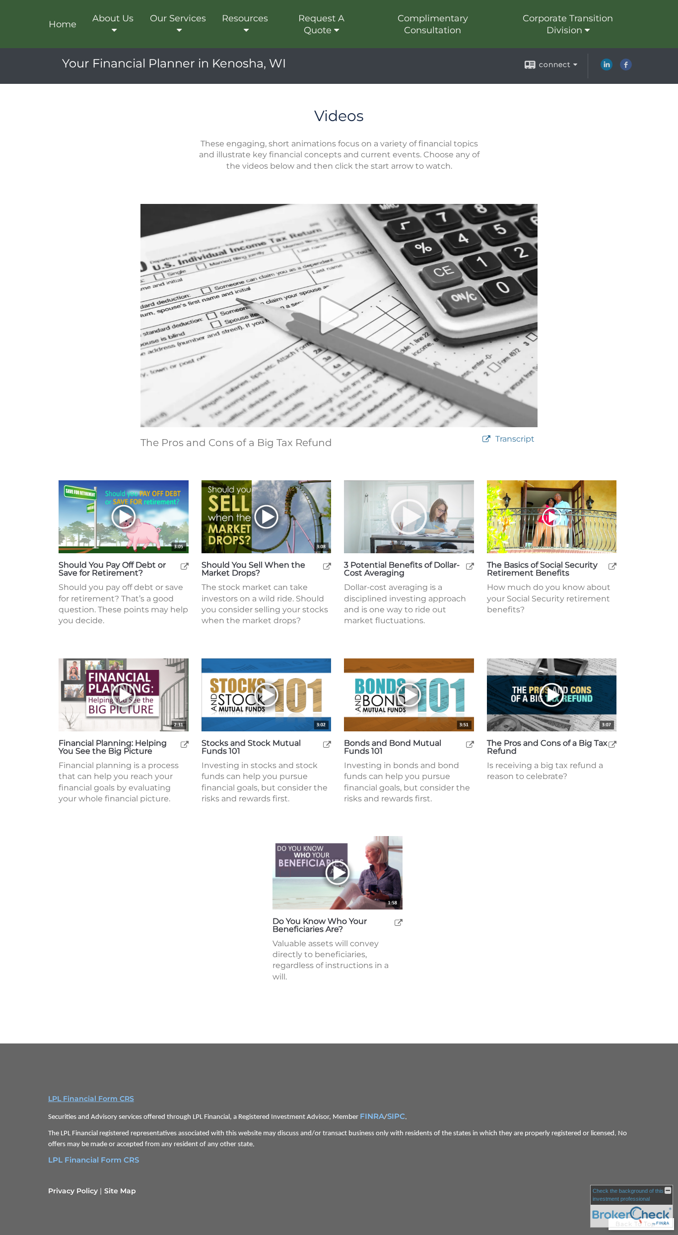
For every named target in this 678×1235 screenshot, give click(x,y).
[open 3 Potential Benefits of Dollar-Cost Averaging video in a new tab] (470, 566)
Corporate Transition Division (568, 24)
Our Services (178, 18)
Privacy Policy (73, 1190)
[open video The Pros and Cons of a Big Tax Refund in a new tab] (486, 439)
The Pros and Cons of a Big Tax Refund (547, 747)
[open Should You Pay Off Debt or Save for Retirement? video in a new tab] (185, 566)
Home (62, 24)
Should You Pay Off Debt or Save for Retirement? (112, 569)
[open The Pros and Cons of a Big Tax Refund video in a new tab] (612, 744)
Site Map (120, 1190)
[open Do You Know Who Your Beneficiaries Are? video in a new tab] (399, 922)
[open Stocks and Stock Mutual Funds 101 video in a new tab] (327, 744)
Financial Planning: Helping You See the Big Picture (113, 747)
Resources (245, 18)
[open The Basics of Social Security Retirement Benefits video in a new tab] (612, 566)
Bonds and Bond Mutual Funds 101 (392, 747)
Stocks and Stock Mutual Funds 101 (251, 747)
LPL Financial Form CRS (91, 1098)
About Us (113, 18)
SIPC (396, 1116)
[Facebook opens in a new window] (626, 68)
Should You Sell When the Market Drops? (253, 569)
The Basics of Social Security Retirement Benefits (542, 569)
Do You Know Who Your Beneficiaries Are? (319, 925)
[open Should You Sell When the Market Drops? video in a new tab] (327, 566)
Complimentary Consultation (433, 24)
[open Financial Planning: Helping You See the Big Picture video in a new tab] (185, 744)
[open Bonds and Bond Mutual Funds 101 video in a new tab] (470, 744)
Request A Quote (321, 24)
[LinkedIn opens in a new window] (606, 68)
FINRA (372, 1116)
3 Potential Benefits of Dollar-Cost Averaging (402, 569)
